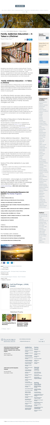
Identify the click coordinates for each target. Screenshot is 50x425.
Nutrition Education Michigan (37, 405)
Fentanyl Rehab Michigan (28, 386)
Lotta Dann (41, 219)
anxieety (41, 114)
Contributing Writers (43, 124)
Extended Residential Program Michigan (28, 363)
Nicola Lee (41, 228)
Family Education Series (23, 127)
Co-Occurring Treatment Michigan (28, 382)
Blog (5, 31)
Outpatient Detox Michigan (37, 354)
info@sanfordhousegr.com (25, 341)
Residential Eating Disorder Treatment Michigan (37, 387)
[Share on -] (27, 39)
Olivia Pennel (41, 242)
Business (41, 118)
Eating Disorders (42, 132)
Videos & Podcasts (43, 205)
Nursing (40, 156)
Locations (41, 10)
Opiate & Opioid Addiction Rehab (28, 392)
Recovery (41, 178)
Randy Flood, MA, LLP (43, 220)
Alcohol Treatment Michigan (28, 375)
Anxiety (40, 115)
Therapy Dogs (42, 199)
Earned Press (42, 127)
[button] (6, 10)
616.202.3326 (28, 339)
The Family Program (14, 194)
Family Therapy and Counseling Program (28, 406)
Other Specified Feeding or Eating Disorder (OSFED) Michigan (38, 408)
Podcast (41, 173)
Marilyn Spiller (42, 232)
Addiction (9, 10)
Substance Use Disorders (27, 372)
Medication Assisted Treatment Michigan (28, 356)
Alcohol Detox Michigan (36, 356)
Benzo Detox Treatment (36, 349)
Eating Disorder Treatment (19, 10)
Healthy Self (41, 141)
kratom (40, 143)
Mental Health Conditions (34, 10)
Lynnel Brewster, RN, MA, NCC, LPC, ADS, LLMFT (43, 216)
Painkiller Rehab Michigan (28, 394)
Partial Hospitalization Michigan (29, 358)
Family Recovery (42, 135)
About (5, 10)
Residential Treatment (43, 187)
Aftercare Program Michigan (28, 365)
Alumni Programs (42, 109)
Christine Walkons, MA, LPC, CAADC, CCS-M (43, 236)
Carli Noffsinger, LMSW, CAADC (8, 38)
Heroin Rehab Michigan (29, 388)
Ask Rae (40, 117)
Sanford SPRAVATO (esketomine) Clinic (37, 373)
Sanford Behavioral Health (12, 421)
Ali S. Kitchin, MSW (43, 226)
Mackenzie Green (42, 222)
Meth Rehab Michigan (29, 390)
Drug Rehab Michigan (28, 384)
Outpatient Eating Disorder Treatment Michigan (37, 390)
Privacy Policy (32, 421)
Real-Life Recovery (43, 176)
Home (2, 10)
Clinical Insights (42, 121)
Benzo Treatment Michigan (28, 377)
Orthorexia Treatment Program (38, 410)
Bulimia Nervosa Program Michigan (38, 400)
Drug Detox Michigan (37, 358)
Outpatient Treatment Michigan (29, 353)
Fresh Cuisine (42, 140)
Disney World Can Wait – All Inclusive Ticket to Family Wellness (13, 271)
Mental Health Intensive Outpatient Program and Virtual (38, 378)
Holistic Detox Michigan (36, 360)
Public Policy (41, 175)
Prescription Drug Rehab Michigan (28, 399)
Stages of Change (18, 124)
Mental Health (27, 10)
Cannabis (41, 120)
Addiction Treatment (43, 105)
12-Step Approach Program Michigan (28, 370)
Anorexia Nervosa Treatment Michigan (37, 392)
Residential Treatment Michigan (29, 351)
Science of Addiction (43, 190)
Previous (4, 328)
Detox (13, 10)
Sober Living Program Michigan (28, 368)
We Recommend (42, 207)
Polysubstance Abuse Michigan (29, 397)
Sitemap (37, 421)
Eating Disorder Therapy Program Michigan (38, 403)
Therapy (41, 197)
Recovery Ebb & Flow (43, 179)
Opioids (40, 158)
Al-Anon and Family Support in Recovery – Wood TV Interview (13, 276)
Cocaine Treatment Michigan (28, 380)
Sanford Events (42, 188)
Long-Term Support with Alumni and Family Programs (28, 409)
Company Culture (42, 123)
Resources (45, 10)
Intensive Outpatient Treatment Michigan (28, 360)
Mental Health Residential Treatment (38, 375)
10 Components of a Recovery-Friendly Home (12, 266)
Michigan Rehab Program (24, 421)
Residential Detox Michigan (37, 351)
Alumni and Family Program (28, 403)
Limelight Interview (43, 147)
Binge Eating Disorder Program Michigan (38, 398)
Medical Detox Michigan (36, 363)
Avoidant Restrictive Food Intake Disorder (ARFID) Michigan (38, 395)
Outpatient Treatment (43, 172)
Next (8, 328)
